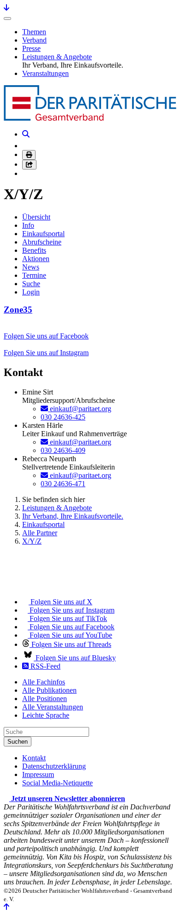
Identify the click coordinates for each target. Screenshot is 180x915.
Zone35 (18, 309)
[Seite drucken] (29, 155)
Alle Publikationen (49, 690)
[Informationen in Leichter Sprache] (27, 146)
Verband (34, 40)
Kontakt (34, 758)
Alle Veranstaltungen (52, 707)
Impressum (38, 774)
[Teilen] (29, 164)
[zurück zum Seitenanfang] (6, 907)
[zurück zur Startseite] (90, 118)
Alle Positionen (44, 698)
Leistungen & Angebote (57, 57)
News (30, 267)
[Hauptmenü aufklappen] (7, 18)
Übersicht (36, 217)
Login (31, 292)
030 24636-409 (63, 450)
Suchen (17, 741)
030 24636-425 (63, 417)
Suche (31, 284)
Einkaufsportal (43, 234)
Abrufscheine (41, 242)
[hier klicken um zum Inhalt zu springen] (6, 8)
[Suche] (26, 134)
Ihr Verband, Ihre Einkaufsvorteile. (72, 516)
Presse (31, 48)
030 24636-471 (63, 484)
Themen (34, 32)
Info (28, 225)
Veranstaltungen (45, 73)
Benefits (34, 250)
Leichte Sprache (45, 715)
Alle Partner (39, 533)
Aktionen (35, 259)
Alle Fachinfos (43, 682)
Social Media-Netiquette (57, 783)
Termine (34, 275)
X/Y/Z (32, 541)
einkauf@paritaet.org (79, 409)
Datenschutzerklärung (54, 766)
